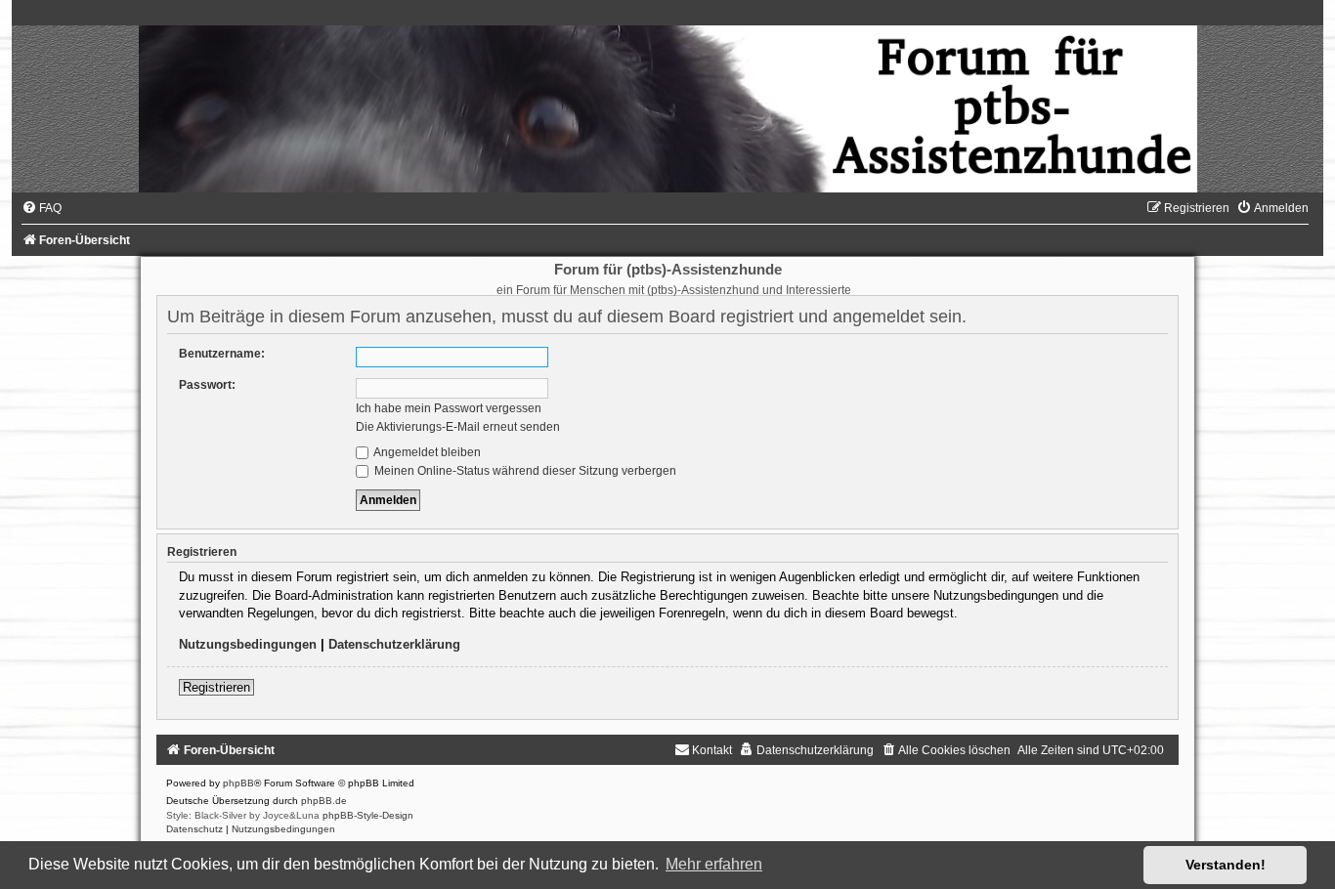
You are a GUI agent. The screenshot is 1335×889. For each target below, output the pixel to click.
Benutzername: (222, 353)
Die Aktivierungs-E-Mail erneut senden (458, 427)
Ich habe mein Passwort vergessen (448, 408)
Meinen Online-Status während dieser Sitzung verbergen (523, 471)
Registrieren (216, 687)
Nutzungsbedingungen (248, 644)
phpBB (238, 783)
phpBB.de (324, 800)
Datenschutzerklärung (394, 644)
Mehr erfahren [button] (714, 864)
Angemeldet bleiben (426, 452)
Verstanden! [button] (1225, 864)
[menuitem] (42, 208)
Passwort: (207, 385)
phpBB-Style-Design (368, 815)
